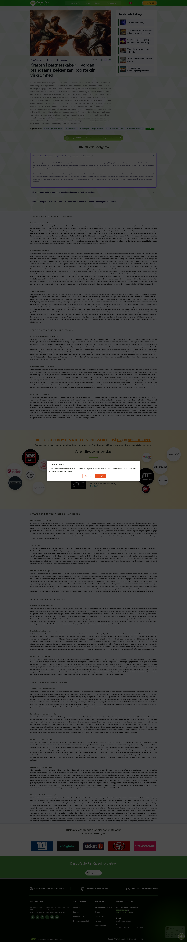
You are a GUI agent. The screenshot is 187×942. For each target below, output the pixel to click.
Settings (88, 476)
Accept (100, 476)
